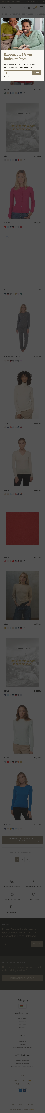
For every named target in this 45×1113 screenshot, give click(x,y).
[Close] (42, 16)
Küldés (36, 73)
